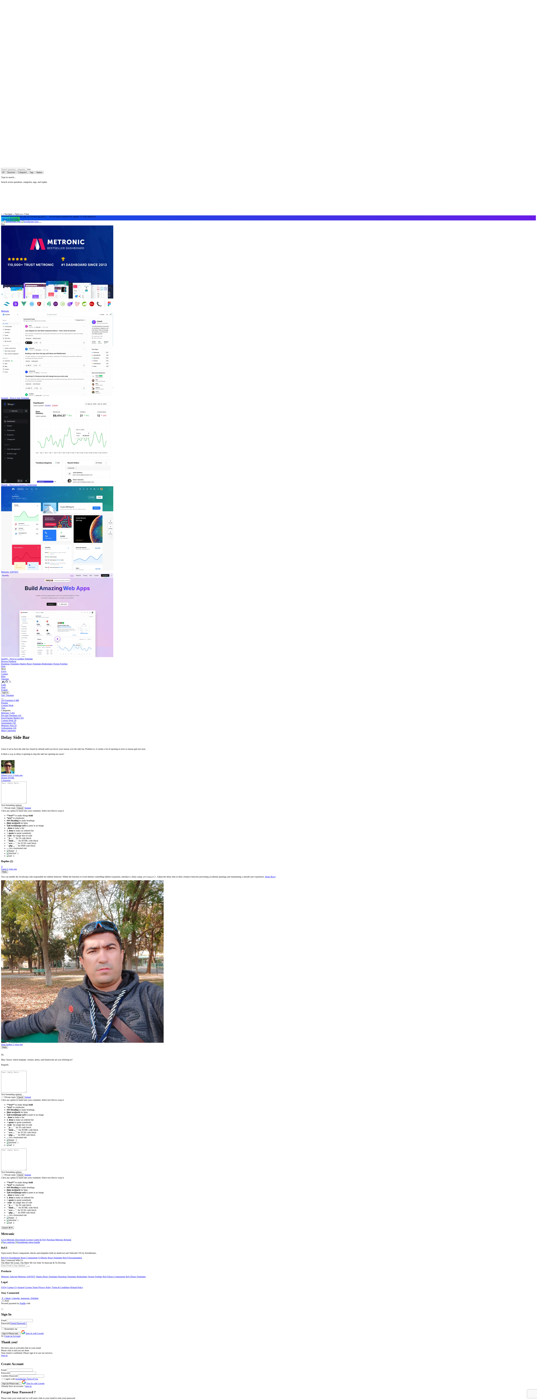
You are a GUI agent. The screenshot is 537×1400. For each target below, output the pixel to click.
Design (4, 778)
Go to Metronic (8, 1240)
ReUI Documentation (72, 1258)
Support (20, 1287)
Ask (7, 695)
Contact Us (12, 1287)
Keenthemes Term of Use (27, 1379)
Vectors (56, 664)
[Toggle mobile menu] (2, 222)
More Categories (8, 730)
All (3, 172)
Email (3, 1320)
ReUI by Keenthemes (10, 1258)
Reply (4, 872)
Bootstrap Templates (10, 664)
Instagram (25, 1298)
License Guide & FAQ (36, 1240)
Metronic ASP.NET (26, 1276)
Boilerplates (47, 664)
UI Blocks (42, 1258)
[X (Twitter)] (10, 682)
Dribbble (34, 1298)
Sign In (5, 693)
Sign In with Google (34, 1333)
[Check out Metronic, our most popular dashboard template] (3, 682)
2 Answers (5, 780)
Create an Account (12, 1336)
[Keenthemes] (21, 221)
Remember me (10, 1329)
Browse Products (8, 661)
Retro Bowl (270, 877)
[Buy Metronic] (8, 1242)
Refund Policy (76, 1287)
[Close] (2, 1309)
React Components (29, 1258)
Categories (22, 172)
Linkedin (15, 1298)
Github (7, 1298)
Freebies (64, 664)
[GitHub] (7, 682)
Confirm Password (9, 1376)
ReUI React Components (114, 1276)
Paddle (23, 1303)
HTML (11, 778)
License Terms (31, 1287)
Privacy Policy (44, 1287)
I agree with (10, 1379)
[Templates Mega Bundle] (28, 1242)
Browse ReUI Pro (10, 219)
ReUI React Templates (136, 1276)
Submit (28, 808)
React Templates (55, 1258)
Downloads (20, 1240)
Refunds (67, 1240)
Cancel (20, 808)
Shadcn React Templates (31, 664)
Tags (32, 172)
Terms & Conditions (61, 1287)
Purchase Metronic (55, 1240)
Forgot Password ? (18, 1323)
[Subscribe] (29, 1266)
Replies (39, 172)
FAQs (3, 1287)
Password (5, 1323)
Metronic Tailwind (9, 1276)
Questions (11, 172)
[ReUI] (1, 682)
